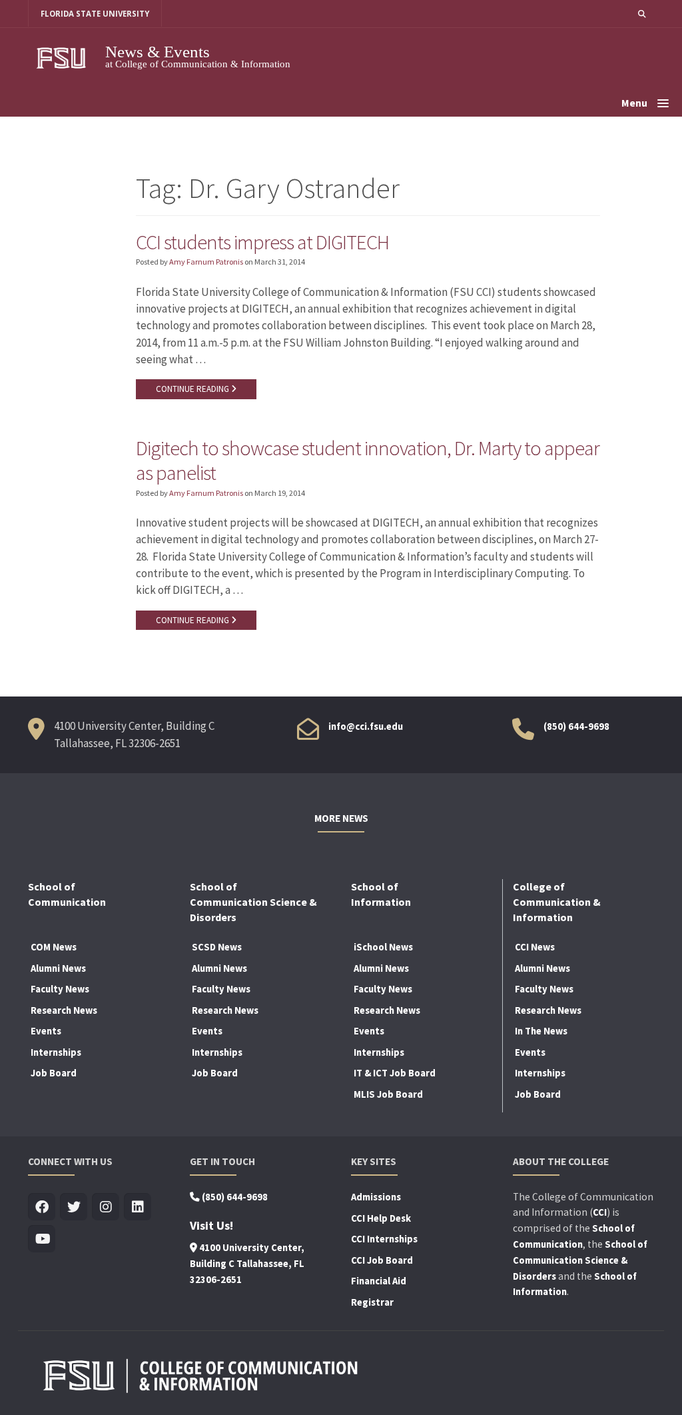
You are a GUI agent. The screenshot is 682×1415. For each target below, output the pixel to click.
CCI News (535, 947)
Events (46, 1031)
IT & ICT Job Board (395, 1073)
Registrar (372, 1302)
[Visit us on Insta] (105, 1207)
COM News (54, 947)
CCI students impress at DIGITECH (262, 242)
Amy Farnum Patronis (206, 262)
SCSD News (217, 947)
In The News (541, 1031)
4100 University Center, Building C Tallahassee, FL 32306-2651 (247, 1264)
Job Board (54, 1073)
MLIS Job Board (388, 1094)
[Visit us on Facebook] (41, 1207)
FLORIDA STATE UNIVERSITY (95, 14)
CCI (600, 1212)
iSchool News (383, 947)
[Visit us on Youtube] (41, 1239)
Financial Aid (378, 1281)
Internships (56, 1052)
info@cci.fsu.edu (365, 726)
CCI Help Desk (381, 1218)
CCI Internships (384, 1239)
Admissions (376, 1197)
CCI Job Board (382, 1260)
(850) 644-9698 (576, 726)
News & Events (157, 52)
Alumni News (58, 968)
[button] (642, 13)
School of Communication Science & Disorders (580, 1260)
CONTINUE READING (193, 389)
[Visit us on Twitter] (73, 1207)
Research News (64, 1010)
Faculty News (60, 989)
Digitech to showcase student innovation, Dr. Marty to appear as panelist (367, 460)
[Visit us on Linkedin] (137, 1207)
